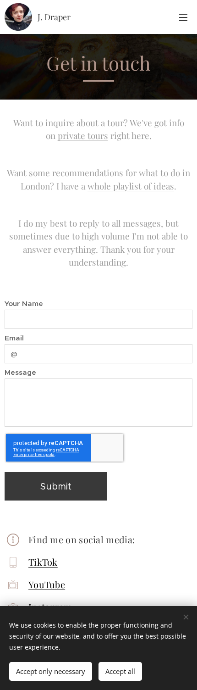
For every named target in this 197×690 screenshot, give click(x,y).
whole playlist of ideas (131, 186)
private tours (83, 135)
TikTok (43, 562)
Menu (183, 17)
